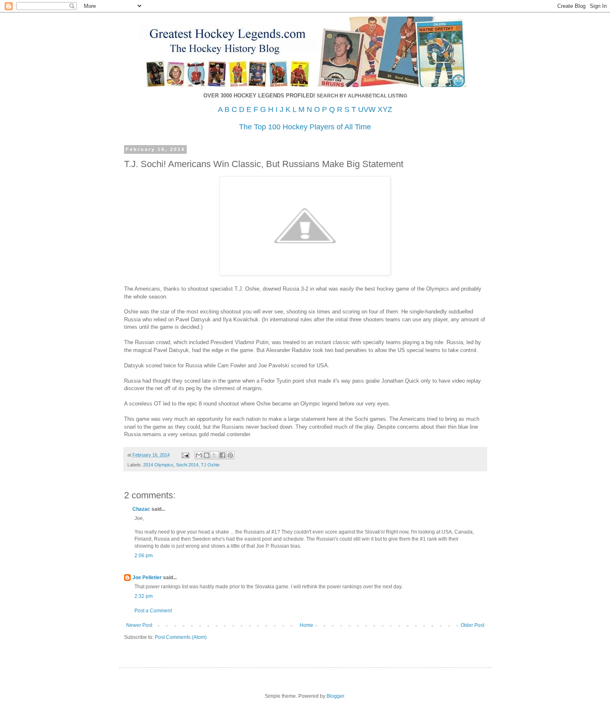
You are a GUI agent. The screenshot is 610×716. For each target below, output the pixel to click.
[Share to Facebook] (222, 455)
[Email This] (199, 455)
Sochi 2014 (187, 464)
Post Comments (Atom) (181, 637)
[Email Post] (185, 454)
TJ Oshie (210, 464)
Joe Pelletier (147, 577)
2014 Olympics (158, 464)
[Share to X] (214, 455)
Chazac (141, 509)
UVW (367, 109)
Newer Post (139, 625)
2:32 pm (143, 596)
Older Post (472, 625)
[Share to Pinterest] (230, 455)
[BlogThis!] (207, 455)
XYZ (385, 109)
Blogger (335, 696)
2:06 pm (143, 555)
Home (306, 625)
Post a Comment (153, 611)
